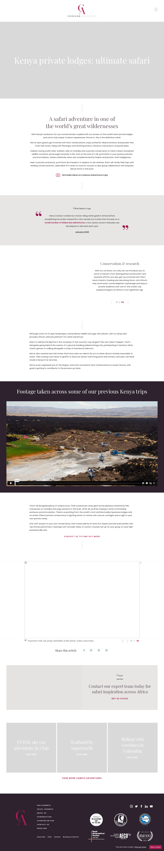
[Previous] (128, 302)
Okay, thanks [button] (155, 847)
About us (41, 813)
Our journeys (44, 805)
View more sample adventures (82, 778)
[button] (156, 9)
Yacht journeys (45, 809)
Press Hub (42, 828)
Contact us (43, 824)
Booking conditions (71, 837)
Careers (57, 837)
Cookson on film (45, 821)
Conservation (44, 817)
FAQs (50, 837)
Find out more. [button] (140, 847)
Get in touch (119, 698)
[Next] (111, 302)
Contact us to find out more (82, 536)
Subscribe (41, 837)
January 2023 (82, 232)
